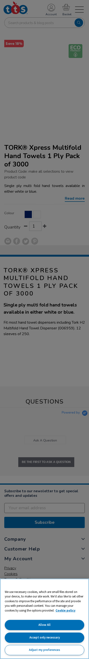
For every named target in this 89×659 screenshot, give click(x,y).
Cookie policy (65, 610)
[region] (44, 619)
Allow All (44, 625)
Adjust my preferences (44, 650)
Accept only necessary (44, 637)
